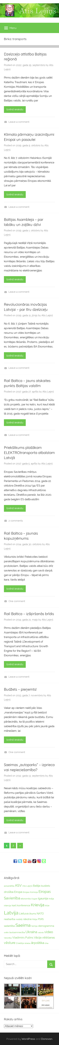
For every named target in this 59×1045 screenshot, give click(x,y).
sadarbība (9, 925)
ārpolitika (37, 943)
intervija (7, 905)
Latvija (11, 913)
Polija (34, 919)
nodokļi (19, 919)
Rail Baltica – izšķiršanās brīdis (29, 613)
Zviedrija (20, 943)
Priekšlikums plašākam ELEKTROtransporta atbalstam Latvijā (29, 452)
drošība (8, 892)
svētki (6, 932)
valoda (41, 932)
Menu (13, 28)
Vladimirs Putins (22, 937)
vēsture (9, 943)
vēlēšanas (48, 937)
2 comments (16, 520)
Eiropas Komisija (30, 892)
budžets (45, 885)
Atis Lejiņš (47, 315)
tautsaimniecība (17, 932)
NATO (40, 913)
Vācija (37, 937)
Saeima (23, 925)
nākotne (27, 919)
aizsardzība (9, 886)
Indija (51, 898)
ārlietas (27, 943)
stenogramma (46, 925)
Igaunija (43, 898)
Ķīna (46, 943)
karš (14, 905)
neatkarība (9, 919)
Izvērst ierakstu (14, 109)
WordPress (28, 1038)
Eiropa (18, 892)
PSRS (41, 919)
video (48, 932)
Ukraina (31, 932)
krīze (47, 905)
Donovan (46, 1038)
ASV (18, 885)
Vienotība (8, 938)
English (34, 899)
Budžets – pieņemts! (20, 689)
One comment (17, 601)
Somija (34, 926)
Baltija (36, 885)
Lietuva (24, 913)
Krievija (37, 905)
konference (23, 905)
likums (32, 913)
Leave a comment (19, 121)
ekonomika (26, 899)
